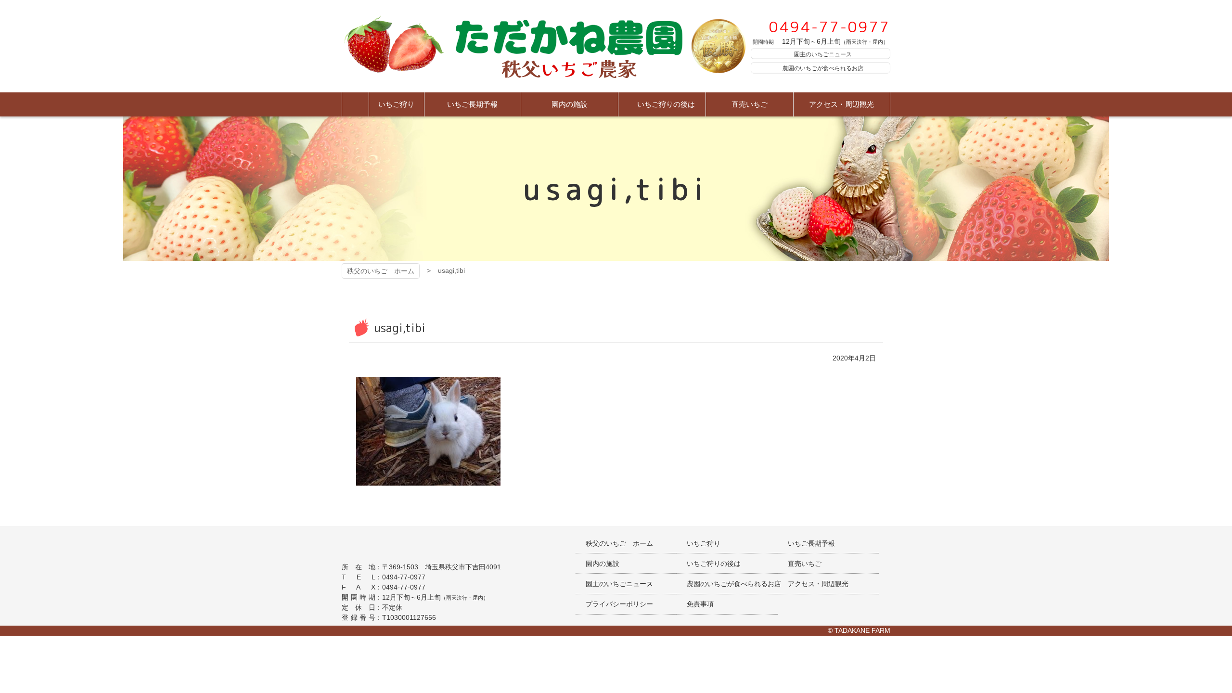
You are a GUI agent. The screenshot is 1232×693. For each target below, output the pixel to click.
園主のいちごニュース (823, 54)
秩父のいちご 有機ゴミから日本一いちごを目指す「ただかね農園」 (512, 46)
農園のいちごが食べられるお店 (823, 68)
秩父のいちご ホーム (380, 271)
